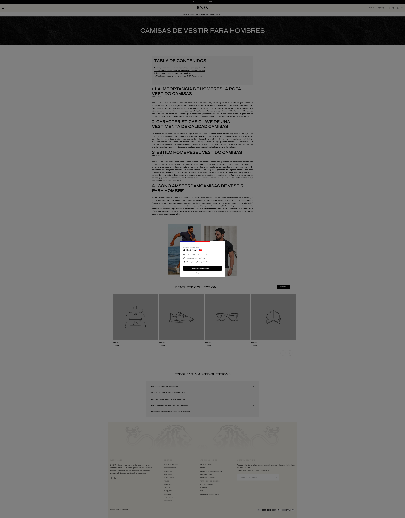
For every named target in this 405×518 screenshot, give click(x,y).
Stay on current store (202, 273)
